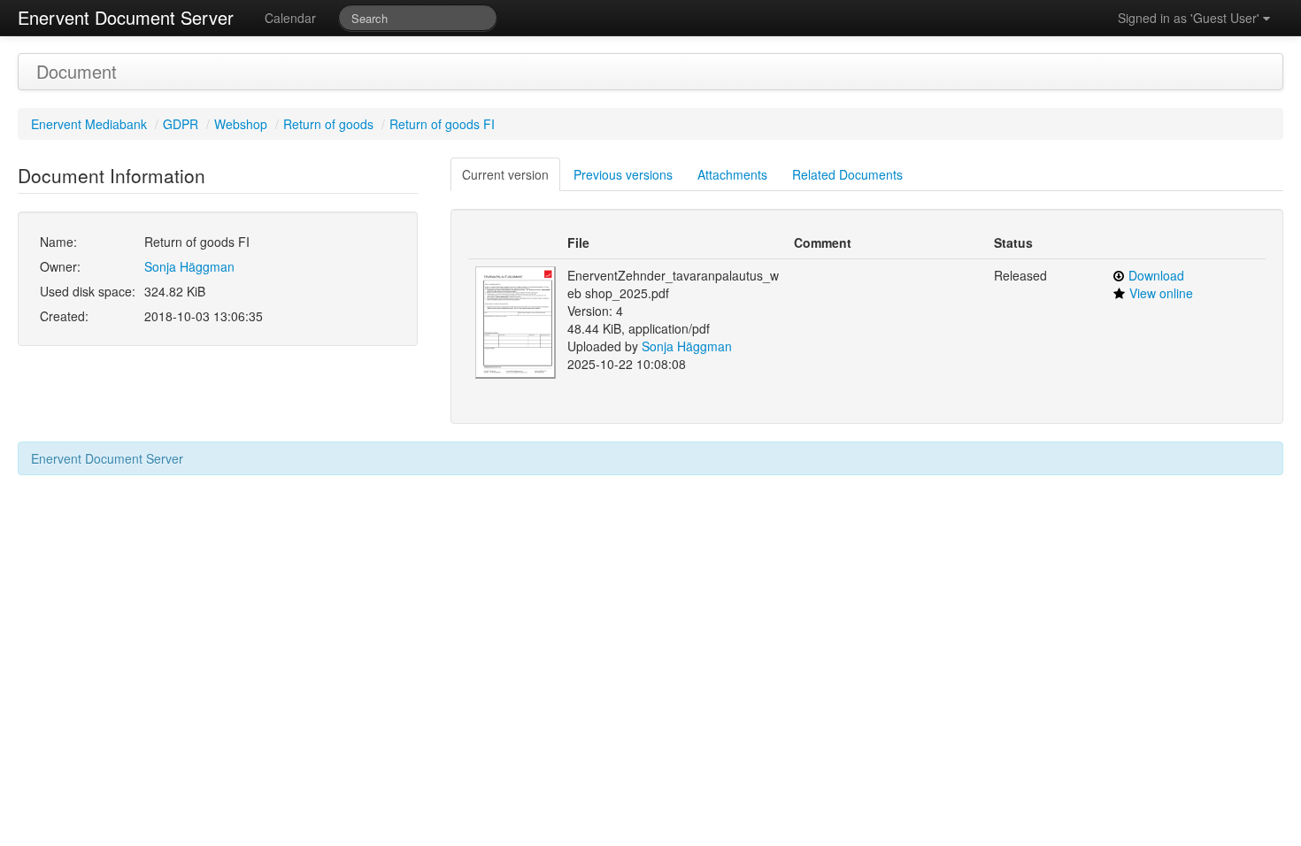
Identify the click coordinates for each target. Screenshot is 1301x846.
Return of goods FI (442, 124)
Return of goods (328, 124)
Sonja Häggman (189, 266)
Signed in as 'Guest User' (1190, 18)
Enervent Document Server (126, 17)
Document (76, 71)
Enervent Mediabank (89, 124)
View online (1161, 293)
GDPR (180, 124)
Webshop (240, 124)
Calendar (290, 18)
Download (1156, 275)
